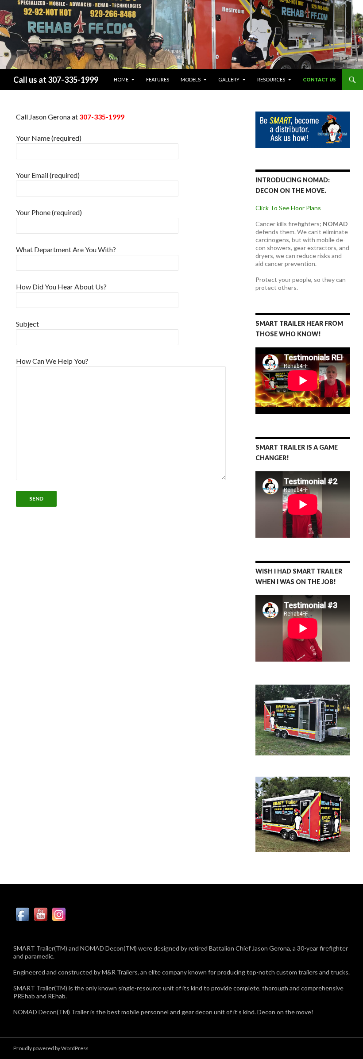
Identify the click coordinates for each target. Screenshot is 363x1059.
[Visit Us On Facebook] (22, 913)
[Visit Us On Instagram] (59, 913)
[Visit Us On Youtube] (40, 913)
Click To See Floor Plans (288, 208)
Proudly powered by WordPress (51, 1048)
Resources (271, 79)
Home (121, 79)
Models (191, 79)
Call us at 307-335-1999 (55, 80)
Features (157, 79)
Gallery (228, 79)
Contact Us (319, 79)
